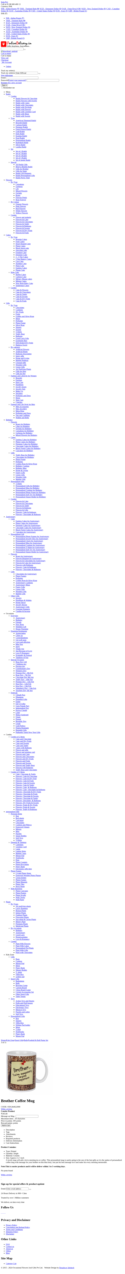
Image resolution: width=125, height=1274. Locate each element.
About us (9, 1249)
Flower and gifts (22, 750)
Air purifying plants (23, 906)
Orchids (19, 193)
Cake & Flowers (22, 290)
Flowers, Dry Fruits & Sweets (27, 803)
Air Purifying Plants (23, 369)
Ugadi (18, 724)
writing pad (20, 977)
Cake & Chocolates (23, 292)
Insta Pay (4, 2)
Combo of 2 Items (18, 737)
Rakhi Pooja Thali (23, 178)
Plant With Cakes (22, 946)
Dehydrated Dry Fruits (24, 343)
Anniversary (10, 517)
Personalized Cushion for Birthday (29, 490)
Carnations (20, 184)
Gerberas (19, 186)
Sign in (3, 75)
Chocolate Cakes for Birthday (27, 446)
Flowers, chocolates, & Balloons (28, 801)
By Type (14, 182)
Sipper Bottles (21, 836)
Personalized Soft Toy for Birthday (29, 495)
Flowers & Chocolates (24, 222)
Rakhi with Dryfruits (24, 107)
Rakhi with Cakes (22, 103)
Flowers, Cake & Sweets (25, 783)
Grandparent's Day (23, 669)
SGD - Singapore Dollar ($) (50, 9)
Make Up (19, 391)
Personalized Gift (17, 534)
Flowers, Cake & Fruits (25, 781)
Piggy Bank (20, 867)
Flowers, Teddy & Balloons (26, 809)
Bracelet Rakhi (21, 123)
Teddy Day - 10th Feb (24, 680)
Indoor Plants (21, 913)
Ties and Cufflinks (23, 415)
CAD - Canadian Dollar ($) (16, 29)
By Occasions (16, 928)
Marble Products (22, 360)
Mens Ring (20, 411)
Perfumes (19, 321)
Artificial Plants (22, 352)
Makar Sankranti (22, 715)
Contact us (10, 1247)
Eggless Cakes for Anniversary (27, 521)
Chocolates (20, 308)
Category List (11, 1264)
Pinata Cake (20, 270)
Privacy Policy (11, 1225)
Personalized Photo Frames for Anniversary (32, 536)
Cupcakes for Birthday (24, 451)
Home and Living (22, 358)
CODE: (4, 1107)
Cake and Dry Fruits (23, 741)
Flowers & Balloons (23, 226)
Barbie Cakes (21, 275)
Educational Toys (22, 1005)
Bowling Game (21, 985)
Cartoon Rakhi (21, 125)
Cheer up (19, 635)
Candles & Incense (23, 611)
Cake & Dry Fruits (23, 299)
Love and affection (23, 642)
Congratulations (22, 638)
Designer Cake (21, 255)
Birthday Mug (21, 468)
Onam (18, 717)
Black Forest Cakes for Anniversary (29, 530)
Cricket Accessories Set (25, 992)
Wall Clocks (20, 897)
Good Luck (20, 935)
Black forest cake (22, 248)
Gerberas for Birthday (24, 433)
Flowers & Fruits (22, 233)
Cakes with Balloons (24, 748)
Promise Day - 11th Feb (25, 682)
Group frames (21, 878)
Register (9, 75)
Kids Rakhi (20, 134)
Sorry (18, 646)
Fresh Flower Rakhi (23, 129)
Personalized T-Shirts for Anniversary (30, 547)
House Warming (22, 629)
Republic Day (21, 721)
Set (12, 149)
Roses (18, 195)
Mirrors (18, 829)
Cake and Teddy (22, 746)
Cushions (19, 310)
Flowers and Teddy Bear (25, 765)
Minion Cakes (21, 281)
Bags (18, 959)
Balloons (19, 336)
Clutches (19, 402)
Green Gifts (20, 367)
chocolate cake (21, 250)
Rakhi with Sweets (23, 116)
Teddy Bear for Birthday (25, 455)
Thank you (20, 649)
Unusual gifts (21, 363)
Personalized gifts (17, 481)
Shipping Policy (12, 1232)
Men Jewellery (21, 409)
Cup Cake (19, 261)
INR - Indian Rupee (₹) (10, 9)
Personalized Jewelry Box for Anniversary (32, 539)
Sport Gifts (15, 979)
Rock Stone (20, 886)
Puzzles (18, 834)
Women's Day (21, 671)
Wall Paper (20, 900)
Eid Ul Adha (20, 704)
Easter (18, 702)
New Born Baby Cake (24, 283)
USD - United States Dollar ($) (43, 11)
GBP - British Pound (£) (77, 11)
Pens (17, 860)
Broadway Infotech (66, 1268)
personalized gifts (12, 812)
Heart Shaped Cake (23, 244)
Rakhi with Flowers (23, 109)
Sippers (18, 327)
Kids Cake (15, 272)
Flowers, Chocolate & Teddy (27, 798)
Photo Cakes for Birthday (25, 442)
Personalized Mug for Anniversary (29, 543)
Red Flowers (21, 209)
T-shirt (18, 1029)
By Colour (15, 202)
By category (15, 347)
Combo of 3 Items (18, 772)
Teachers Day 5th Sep (24, 691)
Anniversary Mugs (23, 585)
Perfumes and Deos (23, 396)
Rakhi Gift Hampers (23, 173)
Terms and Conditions (14, 1230)
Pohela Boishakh (22, 728)
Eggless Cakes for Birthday (26, 440)
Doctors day (20, 666)
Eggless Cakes (21, 268)
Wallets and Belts (22, 418)
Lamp (18, 849)
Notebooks (20, 858)
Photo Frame (21, 323)
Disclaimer (10, 1234)
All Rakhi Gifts (21, 164)
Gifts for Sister (21, 171)
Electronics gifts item (24, 869)
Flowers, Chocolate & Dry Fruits (28, 792)
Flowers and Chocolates (25, 757)
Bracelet (19, 378)
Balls (18, 983)
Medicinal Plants (22, 926)
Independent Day (22, 708)
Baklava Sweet (21, 345)
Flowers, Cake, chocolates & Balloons (30, 790)
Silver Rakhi (20, 145)
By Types (14, 904)
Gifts (8, 303)
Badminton (20, 981)
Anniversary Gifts (22, 607)
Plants (8, 902)
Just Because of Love (24, 651)
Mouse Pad (20, 856)
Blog (8, 1253)
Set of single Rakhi (23, 160)
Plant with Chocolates (24, 952)
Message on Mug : (8, 1116)
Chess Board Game (23, 990)
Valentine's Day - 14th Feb (26, 688)
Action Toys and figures (25, 1001)
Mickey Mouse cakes (24, 279)
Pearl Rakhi (20, 138)
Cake (13, 519)
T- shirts (19, 972)
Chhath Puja (20, 695)
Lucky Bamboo (22, 908)
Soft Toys (19, 838)
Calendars (19, 845)
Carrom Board (21, 988)
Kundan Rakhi (21, 136)
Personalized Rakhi (23, 140)
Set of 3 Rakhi (21, 153)
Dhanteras (19, 697)
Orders (8, 66)
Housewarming (21, 937)
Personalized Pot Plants (25, 948)
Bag (17, 816)
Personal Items (16, 814)
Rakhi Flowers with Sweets (26, 101)
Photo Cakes (20, 246)
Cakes (8, 235)
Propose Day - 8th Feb (24, 673)
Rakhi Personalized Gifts (25, 175)
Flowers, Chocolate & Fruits (26, 794)
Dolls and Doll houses (24, 1003)
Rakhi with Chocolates (24, 105)
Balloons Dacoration (23, 354)
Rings (18, 398)
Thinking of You (22, 658)
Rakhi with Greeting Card (26, 112)
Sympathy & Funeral (24, 655)
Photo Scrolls (21, 895)
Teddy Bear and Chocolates (26, 770)
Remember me (9, 88)
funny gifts (20, 356)
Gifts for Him (21, 371)
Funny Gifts (20, 473)
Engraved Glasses (22, 827)
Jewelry (19, 598)
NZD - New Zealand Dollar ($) (94, 9)
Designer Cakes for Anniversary (28, 525)
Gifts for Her (21, 374)
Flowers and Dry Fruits (25, 759)
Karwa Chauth (21, 710)
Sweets (18, 330)
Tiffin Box (20, 974)
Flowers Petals (21, 197)
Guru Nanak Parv (22, 706)
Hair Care (19, 382)
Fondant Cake (21, 253)
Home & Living (22, 470)
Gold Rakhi (20, 131)
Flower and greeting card (25, 752)
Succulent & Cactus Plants (26, 919)
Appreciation (21, 633)
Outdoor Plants (21, 915)
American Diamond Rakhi (26, 120)
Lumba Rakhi (21, 147)
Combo (13, 96)
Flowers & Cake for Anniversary (28, 563)
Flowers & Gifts (22, 510)
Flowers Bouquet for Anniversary (29, 558)
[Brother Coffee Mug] (27, 1095)
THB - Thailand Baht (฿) (29, 9)
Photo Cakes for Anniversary (27, 523)
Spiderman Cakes (22, 286)
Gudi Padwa (20, 726)
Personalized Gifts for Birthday (28, 486)
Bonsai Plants (21, 911)
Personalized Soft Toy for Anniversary (30, 550)
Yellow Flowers (22, 213)
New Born (20, 624)
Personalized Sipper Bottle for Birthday (31, 497)
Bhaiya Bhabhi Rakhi (24, 167)
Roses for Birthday (23, 424)
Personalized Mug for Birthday (27, 488)
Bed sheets (20, 818)
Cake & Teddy (21, 294)
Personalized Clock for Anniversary (29, 541)
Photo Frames (21, 576)
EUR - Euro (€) (62, 11)
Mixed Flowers (21, 191)
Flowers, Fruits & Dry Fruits (27, 805)
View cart (4, 58)
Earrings (19, 380)
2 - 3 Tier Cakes (22, 257)
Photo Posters (21, 893)
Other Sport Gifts (22, 994)
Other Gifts (15, 596)
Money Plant (21, 922)
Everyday (14, 616)
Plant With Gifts (22, 950)
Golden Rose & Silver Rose (26, 464)
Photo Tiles (20, 884)
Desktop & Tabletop (18, 842)
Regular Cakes (21, 239)
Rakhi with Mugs (22, 114)
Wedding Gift (21, 627)
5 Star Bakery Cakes (23, 259)
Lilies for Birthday (23, 426)
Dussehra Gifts (21, 699)
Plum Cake (20, 266)
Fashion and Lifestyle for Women (23, 376)
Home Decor (21, 602)
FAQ (8, 1244)
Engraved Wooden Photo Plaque (28, 875)
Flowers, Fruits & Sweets (25, 807)
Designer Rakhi (22, 127)
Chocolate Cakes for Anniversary (28, 528)
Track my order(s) (8, 73)
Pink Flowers (21, 206)
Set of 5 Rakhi (21, 158)
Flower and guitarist (23, 217)
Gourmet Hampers (23, 609)
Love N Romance (22, 653)
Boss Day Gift (21, 662)
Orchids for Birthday (24, 429)
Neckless (19, 393)
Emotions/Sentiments (19, 631)
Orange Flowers (22, 204)
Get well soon (21, 640)
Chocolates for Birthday (25, 457)
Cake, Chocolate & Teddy (26, 774)
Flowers (9, 180)
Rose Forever (21, 200)
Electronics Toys (22, 1007)
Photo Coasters (21, 862)
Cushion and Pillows (24, 825)
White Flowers (21, 211)
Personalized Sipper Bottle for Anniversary (32, 552)
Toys (13, 999)
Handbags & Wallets (23, 600)
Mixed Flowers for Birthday (26, 435)
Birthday (9, 420)
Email (3, 78)
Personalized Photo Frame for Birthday (31, 492)
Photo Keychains (22, 864)
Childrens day (21, 664)
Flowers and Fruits (23, 761)
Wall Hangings (16, 889)
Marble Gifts (20, 479)
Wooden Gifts (21, 365)
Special (13, 162)
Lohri (18, 713)
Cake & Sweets (22, 297)
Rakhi (8, 94)
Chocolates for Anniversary (26, 574)
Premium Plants (22, 924)
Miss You (19, 644)
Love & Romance (22, 939)
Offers (8, 1251)
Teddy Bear (20, 334)
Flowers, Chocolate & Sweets (27, 796)
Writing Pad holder (23, 1025)
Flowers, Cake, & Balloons (26, 787)
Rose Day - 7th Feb (23, 675)
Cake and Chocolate (23, 739)
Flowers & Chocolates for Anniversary (30, 561)
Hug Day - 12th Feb (23, 684)
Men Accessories (22, 407)
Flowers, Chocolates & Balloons (28, 514)
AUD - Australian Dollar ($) (20, 11)
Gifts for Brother (22, 169)
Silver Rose (20, 325)
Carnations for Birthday (25, 431)
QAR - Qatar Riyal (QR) (71, 9)
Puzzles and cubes (23, 1012)
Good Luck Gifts (22, 338)
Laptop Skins (21, 851)
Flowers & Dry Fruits (24, 231)
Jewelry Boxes (21, 605)
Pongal (18, 719)
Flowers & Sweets (23, 228)
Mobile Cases (21, 853)
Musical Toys (21, 1010)
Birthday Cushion (22, 466)
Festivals (14, 693)
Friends (18, 622)
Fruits (18, 314)
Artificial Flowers (22, 349)
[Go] (39, 73)
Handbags (19, 385)
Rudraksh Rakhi (22, 142)
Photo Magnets (21, 882)
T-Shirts (19, 332)
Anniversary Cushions (24, 583)
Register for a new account (11, 83)
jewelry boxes (21, 387)
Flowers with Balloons (24, 565)
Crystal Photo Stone (23, 873)
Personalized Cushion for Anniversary (30, 545)
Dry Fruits (20, 312)
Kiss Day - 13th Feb (23, 686)
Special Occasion (17, 660)
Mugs (18, 319)
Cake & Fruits (21, 301)
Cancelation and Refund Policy (18, 1227)
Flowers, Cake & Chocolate (26, 776)
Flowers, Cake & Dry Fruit (26, 779)
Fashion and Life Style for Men (23, 404)
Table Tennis (21, 996)
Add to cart (6, 1125)
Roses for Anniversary (24, 556)
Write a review (6, 1109)
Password (4, 80)
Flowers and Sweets (23, 763)
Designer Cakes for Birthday (27, 444)
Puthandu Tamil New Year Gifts (28, 732)
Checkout (4, 60)
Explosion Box (21, 341)
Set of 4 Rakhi (21, 156)
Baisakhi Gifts (21, 730)
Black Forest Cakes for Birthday (28, 448)
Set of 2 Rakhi (21, 151)
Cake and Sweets (22, 743)
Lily (17, 189)
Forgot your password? (17, 80)
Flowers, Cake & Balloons (26, 512)
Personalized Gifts (18, 1016)
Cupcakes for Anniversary (26, 532)
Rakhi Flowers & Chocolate (26, 98)
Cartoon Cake (21, 277)
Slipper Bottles (21, 970)
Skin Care (19, 400)
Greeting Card (21, 847)
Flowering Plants (22, 917)
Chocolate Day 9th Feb (25, 677)
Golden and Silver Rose (25, 316)
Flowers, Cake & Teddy (25, 785)
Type (13, 118)
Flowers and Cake (23, 754)
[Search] (25, 49)
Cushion (19, 961)
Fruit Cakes (20, 242)
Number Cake (21, 264)
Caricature (20, 820)
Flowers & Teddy (22, 224)
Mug (17, 831)
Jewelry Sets (20, 389)
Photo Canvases (22, 891)
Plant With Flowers (23, 944)
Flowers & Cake (22, 220)
